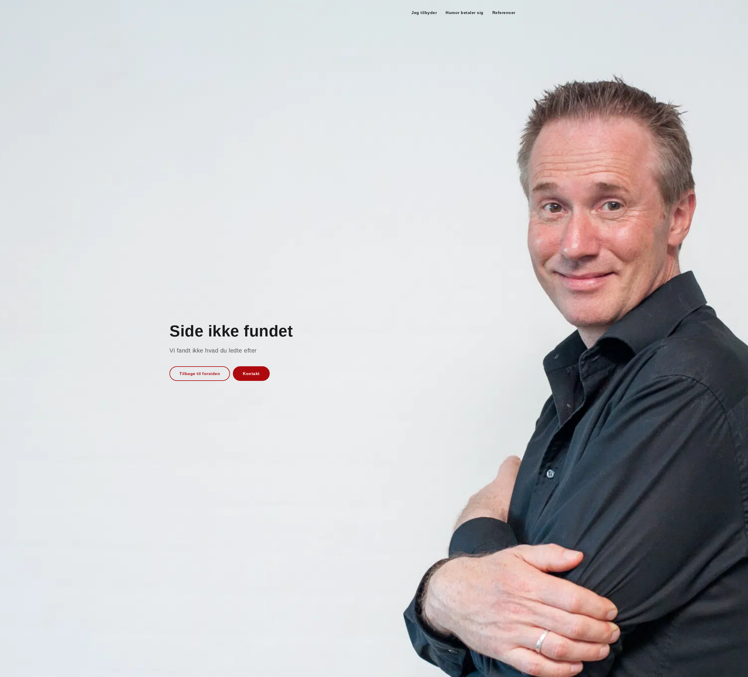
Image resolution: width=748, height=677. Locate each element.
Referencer (503, 12)
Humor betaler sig (465, 12)
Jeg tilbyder (424, 12)
